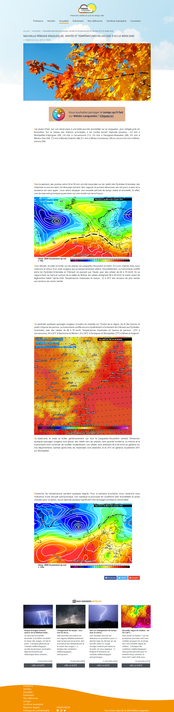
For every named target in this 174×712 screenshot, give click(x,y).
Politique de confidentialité (36, 710)
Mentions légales (31, 707)
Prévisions (38, 21)
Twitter (123, 578)
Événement (78, 21)
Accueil (26, 31)
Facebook (111, 578)
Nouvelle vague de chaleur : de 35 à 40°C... (135, 631)
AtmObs (51, 21)
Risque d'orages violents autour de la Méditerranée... (36, 631)
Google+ (135, 578)
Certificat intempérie (116, 21)
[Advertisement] (87, 163)
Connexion (135, 21)
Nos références (95, 21)
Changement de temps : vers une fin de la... (69, 631)
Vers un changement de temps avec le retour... (103, 631)
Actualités (64, 21)
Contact (27, 701)
